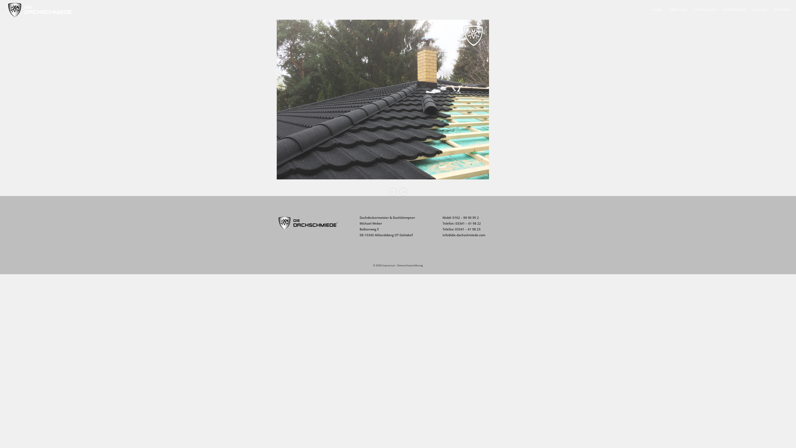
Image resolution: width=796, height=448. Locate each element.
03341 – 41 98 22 (468, 223)
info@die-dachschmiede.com (464, 235)
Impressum (388, 265)
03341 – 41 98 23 (468, 229)
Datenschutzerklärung (410, 265)
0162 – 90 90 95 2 (466, 217)
